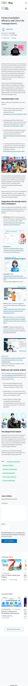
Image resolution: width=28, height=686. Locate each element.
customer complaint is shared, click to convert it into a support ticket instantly (13, 249)
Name (3, 524)
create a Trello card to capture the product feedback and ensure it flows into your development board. (14, 311)
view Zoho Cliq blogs (13, 629)
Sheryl (5, 579)
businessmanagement (9, 473)
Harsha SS (9, 29)
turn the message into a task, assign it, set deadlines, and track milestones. (14, 223)
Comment (4, 503)
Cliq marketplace (7, 209)
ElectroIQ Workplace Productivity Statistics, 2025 (14, 136)
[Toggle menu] (26, 8)
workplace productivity (13, 461)
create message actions (10, 375)
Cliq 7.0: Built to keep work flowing (10, 576)
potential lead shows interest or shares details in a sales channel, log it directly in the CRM (15, 277)
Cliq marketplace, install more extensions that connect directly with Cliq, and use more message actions (13, 359)
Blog (10, 3)
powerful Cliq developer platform (15, 373)
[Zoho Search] (26, 3)
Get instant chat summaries (10, 330)
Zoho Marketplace (6, 609)
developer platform (8, 465)
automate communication (10, 469)
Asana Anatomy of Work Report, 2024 (13, 126)
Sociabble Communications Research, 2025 (14, 114)
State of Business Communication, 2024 (13, 151)
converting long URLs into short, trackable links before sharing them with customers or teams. (14, 320)
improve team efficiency (9, 477)
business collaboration (9, 480)
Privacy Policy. (8, 536)
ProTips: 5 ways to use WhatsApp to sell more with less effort (10, 612)
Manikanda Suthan (8, 615)
